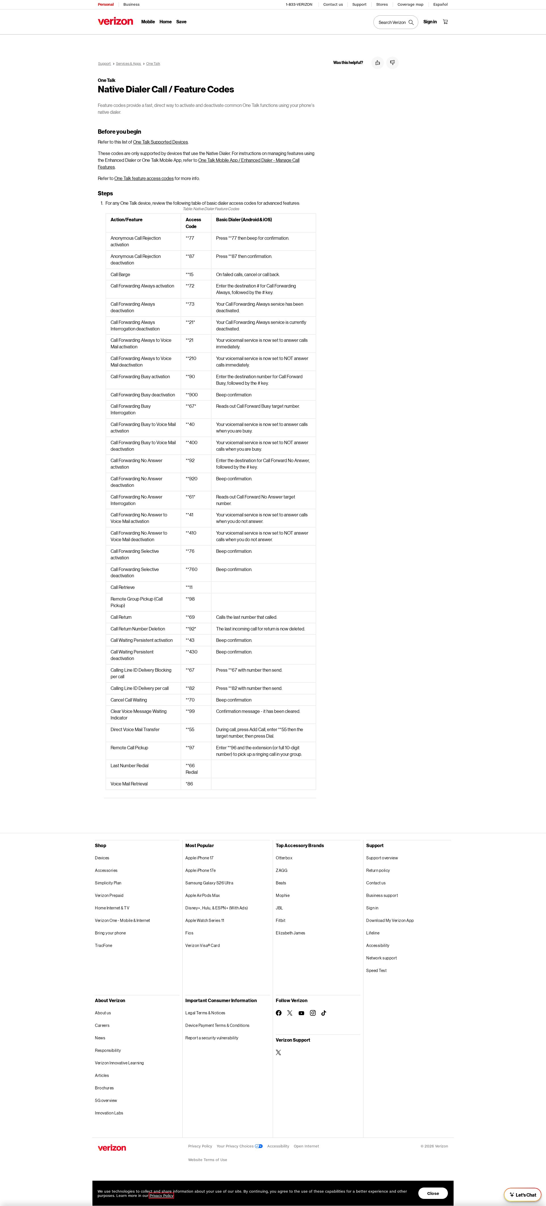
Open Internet (306, 1146)
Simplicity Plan (108, 882)
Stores (382, 4)
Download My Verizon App (390, 920)
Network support (381, 957)
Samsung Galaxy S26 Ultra (209, 882)
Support (359, 4)
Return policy (378, 870)
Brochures (104, 1087)
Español (440, 4)
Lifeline (372, 932)
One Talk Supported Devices (160, 141)
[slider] (522, 1194)
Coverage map (410, 4)
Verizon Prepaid (109, 895)
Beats (281, 882)
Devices (102, 857)
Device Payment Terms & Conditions (217, 1025)
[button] (377, 63)
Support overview (382, 857)
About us (103, 1012)
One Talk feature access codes (144, 178)
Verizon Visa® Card (202, 945)
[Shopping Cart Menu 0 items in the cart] (445, 21)
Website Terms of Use (207, 1160)
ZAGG (281, 870)
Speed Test (376, 970)
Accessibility (378, 945)
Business (131, 4)
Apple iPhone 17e (200, 870)
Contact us (333, 4)
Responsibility (108, 1050)
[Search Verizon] (395, 22)
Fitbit (280, 920)
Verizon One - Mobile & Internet (122, 920)
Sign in (372, 907)
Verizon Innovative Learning (119, 1062)
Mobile (148, 21)
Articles (102, 1075)
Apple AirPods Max (202, 895)
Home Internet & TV (112, 907)
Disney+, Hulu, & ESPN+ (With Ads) (216, 907)
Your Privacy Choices (236, 1146)
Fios (189, 932)
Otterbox (284, 857)
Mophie (282, 895)
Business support (382, 895)
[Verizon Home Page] (115, 21)
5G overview (106, 1100)
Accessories (106, 870)
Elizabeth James (290, 932)
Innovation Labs (109, 1112)
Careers (102, 1025)
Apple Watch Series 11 (204, 920)
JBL (279, 907)
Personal (105, 4)
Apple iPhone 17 (199, 857)
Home (166, 21)
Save (181, 21)
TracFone (103, 945)
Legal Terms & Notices (205, 1012)
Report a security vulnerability (212, 1037)
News (100, 1037)
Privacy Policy (200, 1146)
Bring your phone (110, 932)
